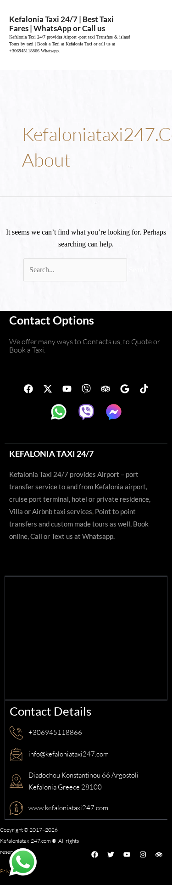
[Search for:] (76, 270)
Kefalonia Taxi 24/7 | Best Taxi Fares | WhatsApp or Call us (61, 23)
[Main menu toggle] (153, 35)
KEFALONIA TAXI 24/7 (51, 453)
